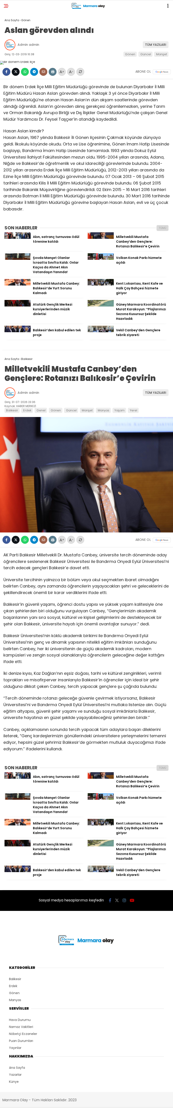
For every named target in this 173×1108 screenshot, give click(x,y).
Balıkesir (12, 410)
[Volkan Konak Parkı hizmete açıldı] (101, 258)
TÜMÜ (162, 228)
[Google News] (162, 71)
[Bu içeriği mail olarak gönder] (43, 72)
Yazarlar (15, 1074)
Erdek (27, 410)
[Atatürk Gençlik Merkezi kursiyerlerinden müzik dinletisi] (18, 305)
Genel (41, 410)
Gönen (130, 54)
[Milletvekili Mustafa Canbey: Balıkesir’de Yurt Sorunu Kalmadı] (18, 284)
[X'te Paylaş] (16, 72)
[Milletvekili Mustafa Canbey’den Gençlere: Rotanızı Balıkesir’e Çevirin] (101, 237)
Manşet (161, 54)
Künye (14, 1081)
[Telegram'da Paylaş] (34, 72)
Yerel (133, 410)
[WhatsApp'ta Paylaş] (25, 72)
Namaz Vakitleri (21, 1027)
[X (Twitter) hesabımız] (117, 900)
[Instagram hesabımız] (124, 900)
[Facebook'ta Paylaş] (6, 72)
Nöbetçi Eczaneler (23, 1034)
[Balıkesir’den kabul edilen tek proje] (18, 331)
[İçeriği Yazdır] (53, 72)
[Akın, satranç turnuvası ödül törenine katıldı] (18, 237)
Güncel (145, 54)
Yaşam (119, 410)
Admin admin (28, 44)
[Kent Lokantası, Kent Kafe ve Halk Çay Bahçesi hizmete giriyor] (101, 284)
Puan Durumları (21, 1041)
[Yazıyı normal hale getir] (80, 72)
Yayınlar (15, 1048)
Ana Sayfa (17, 1067)
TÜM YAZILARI (155, 44)
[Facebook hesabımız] (110, 900)
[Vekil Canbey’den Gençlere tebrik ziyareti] (101, 331)
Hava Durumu (20, 1020)
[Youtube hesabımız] (132, 900)
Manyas (103, 410)
